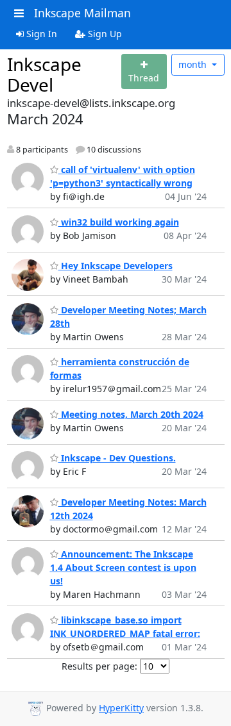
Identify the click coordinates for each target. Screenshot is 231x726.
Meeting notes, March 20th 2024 (130, 414)
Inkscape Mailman (82, 13)
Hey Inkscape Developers (115, 266)
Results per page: (99, 666)
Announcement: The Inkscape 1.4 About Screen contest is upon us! (123, 567)
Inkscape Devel (44, 74)
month (193, 64)
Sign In (40, 34)
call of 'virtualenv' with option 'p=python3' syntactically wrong (122, 176)
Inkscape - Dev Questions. (117, 458)
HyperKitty (121, 708)
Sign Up (103, 34)
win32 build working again (118, 222)
